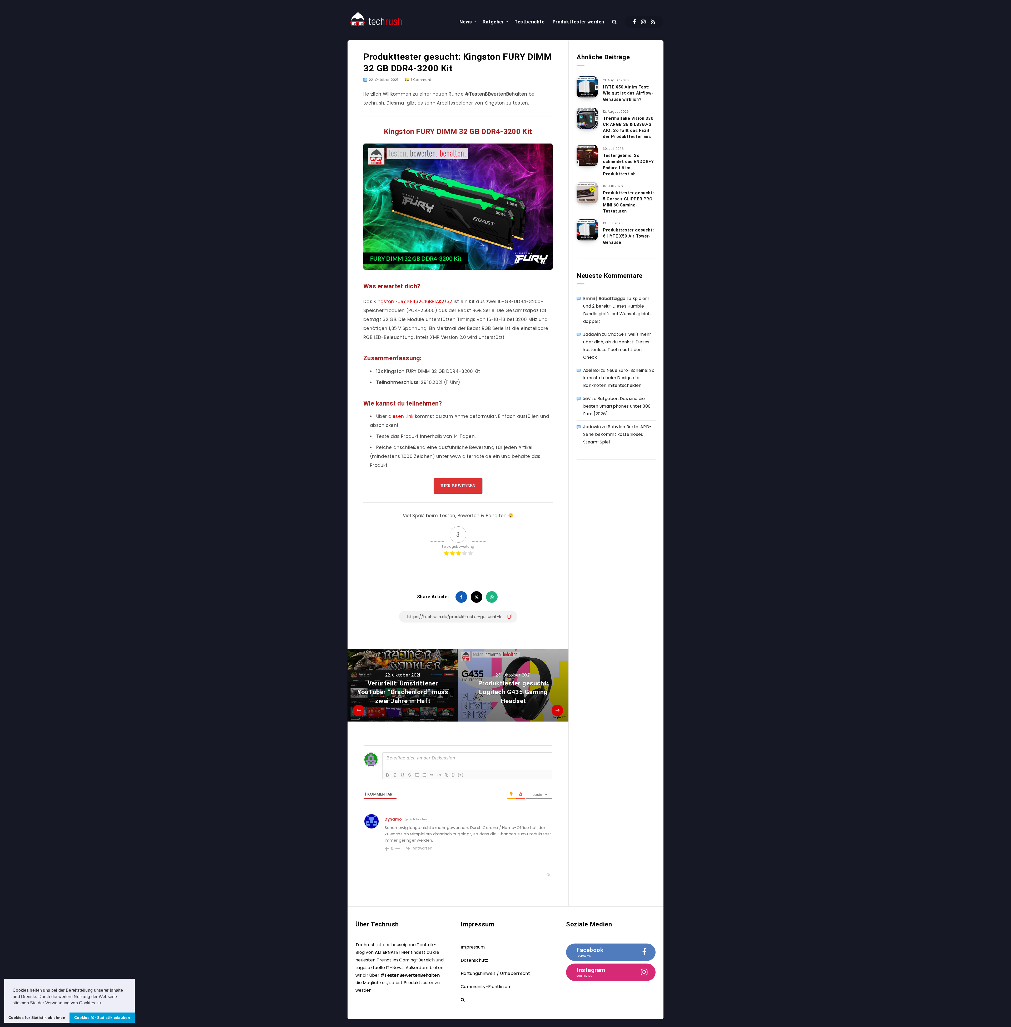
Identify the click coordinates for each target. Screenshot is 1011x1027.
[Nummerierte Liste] (417, 775)
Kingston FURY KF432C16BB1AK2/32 (413, 301)
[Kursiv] (395, 775)
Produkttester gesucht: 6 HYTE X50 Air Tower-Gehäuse (628, 236)
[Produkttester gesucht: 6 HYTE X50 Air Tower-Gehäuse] (587, 229)
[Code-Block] (439, 775)
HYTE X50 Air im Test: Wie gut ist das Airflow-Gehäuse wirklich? (628, 93)
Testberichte (529, 21)
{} (453, 775)
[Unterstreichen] (402, 775)
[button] (104, 1003)
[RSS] (653, 22)
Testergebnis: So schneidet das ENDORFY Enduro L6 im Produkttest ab (628, 164)
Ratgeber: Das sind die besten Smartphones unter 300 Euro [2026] (617, 406)
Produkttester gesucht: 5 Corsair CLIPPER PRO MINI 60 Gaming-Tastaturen (628, 202)
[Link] (446, 775)
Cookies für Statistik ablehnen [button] (36, 1017)
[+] (461, 775)
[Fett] (387, 775)
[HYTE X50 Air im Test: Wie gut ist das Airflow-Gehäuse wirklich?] (587, 86)
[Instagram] (643, 22)
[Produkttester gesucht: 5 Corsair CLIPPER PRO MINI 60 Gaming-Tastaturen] (587, 192)
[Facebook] (634, 22)
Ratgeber (493, 21)
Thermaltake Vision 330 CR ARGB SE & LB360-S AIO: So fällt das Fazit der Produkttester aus (628, 127)
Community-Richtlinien (485, 987)
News (465, 21)
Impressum (473, 947)
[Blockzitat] (431, 775)
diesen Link (401, 416)
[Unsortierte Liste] (424, 775)
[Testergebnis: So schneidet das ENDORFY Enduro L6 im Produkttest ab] (587, 155)
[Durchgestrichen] (409, 775)
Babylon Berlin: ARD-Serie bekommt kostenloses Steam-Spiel (617, 434)
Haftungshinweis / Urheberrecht (495, 973)
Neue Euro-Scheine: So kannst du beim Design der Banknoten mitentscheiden (619, 378)
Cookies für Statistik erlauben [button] (102, 1017)
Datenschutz (474, 960)
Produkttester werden (578, 21)
